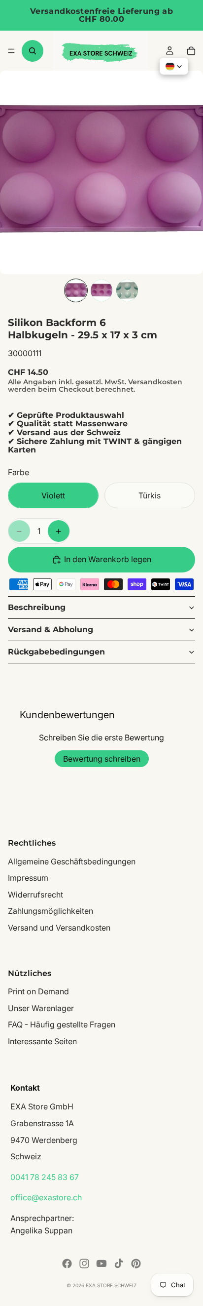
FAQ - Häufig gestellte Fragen (61, 1025)
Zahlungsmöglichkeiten (50, 911)
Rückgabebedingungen (56, 651)
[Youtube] (101, 1263)
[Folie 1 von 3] (76, 290)
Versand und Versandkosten (59, 928)
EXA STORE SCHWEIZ (111, 1285)
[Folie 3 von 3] (127, 290)
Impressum (28, 878)
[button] (174, 66)
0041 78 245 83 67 (44, 1177)
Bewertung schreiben (101, 759)
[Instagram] (84, 1263)
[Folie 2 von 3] (101, 290)
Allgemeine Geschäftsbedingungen (71, 861)
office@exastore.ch (46, 1198)
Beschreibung (37, 607)
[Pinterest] (136, 1263)
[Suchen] (32, 51)
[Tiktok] (119, 1263)
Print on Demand (38, 991)
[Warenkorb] (191, 51)
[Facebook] (67, 1263)
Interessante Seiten (42, 1041)
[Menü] (11, 51)
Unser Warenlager (41, 1008)
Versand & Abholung (50, 629)
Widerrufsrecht (35, 894)
